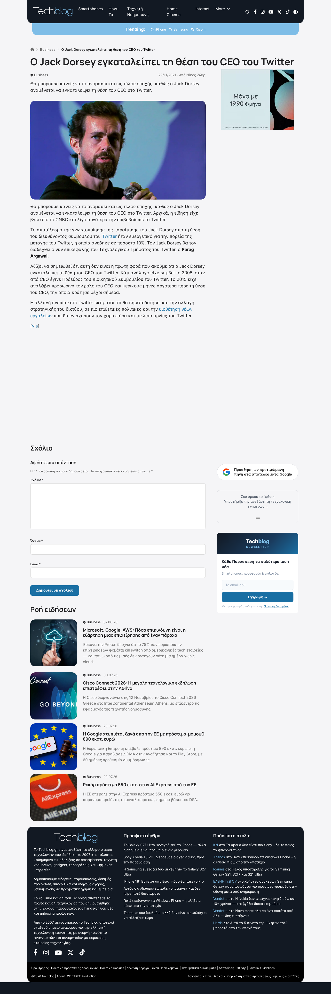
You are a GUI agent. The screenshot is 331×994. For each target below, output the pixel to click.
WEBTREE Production (81, 976)
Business (41, 75)
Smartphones (90, 8)
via (35, 325)
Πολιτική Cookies (112, 968)
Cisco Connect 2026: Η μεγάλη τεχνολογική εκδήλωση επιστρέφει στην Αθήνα (139, 685)
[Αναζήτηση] (247, 11)
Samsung (180, 29)
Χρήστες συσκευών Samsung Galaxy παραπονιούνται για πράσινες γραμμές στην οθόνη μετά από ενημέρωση (255, 886)
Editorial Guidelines (262, 968)
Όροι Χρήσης (40, 968)
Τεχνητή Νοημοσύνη (138, 11)
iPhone (160, 29)
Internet (203, 8)
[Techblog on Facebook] (255, 11)
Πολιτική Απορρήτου (276, 606)
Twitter (109, 236)
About (61, 976)
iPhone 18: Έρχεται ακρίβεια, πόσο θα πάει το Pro (164, 881)
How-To (114, 11)
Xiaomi (201, 29)
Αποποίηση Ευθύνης (232, 968)
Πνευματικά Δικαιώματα (199, 968)
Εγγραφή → (257, 597)
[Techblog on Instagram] (262, 11)
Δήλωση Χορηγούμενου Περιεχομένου (153, 968)
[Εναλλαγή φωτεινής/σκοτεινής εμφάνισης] (295, 11)
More (220, 8)
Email (35, 564)
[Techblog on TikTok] (287, 11)
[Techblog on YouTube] (270, 11)
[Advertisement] (118, 385)
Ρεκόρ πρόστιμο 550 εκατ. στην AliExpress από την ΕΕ (140, 784)
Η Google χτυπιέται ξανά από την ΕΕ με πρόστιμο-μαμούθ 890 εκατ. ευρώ (143, 736)
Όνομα (36, 541)
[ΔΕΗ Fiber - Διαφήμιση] (257, 99)
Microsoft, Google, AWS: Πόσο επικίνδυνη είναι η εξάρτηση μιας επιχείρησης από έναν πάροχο (134, 632)
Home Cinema (174, 11)
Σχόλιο (37, 480)
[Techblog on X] (279, 11)
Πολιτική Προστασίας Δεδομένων (74, 968)
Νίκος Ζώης (196, 75)
